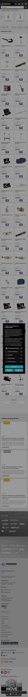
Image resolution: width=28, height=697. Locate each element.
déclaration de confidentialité (16, 345)
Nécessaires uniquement (9, 370)
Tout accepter (14, 366)
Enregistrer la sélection (18, 370)
